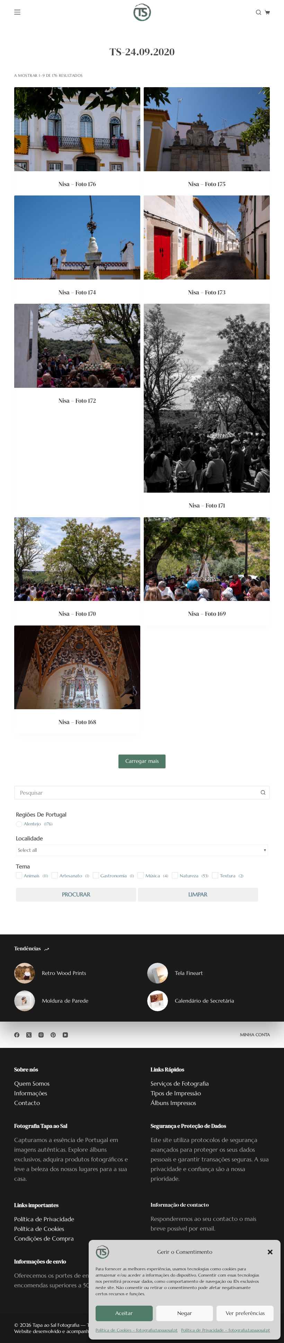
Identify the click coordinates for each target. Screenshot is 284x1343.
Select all (27, 850)
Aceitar (124, 1313)
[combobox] (136, 793)
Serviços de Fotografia (180, 1083)
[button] (270, 1252)
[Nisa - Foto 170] (77, 559)
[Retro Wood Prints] (24, 973)
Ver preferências (245, 1313)
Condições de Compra (44, 1238)
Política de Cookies (39, 1229)
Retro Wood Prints (64, 973)
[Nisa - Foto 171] (207, 398)
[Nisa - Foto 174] (77, 237)
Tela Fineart (189, 973)
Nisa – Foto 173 (206, 292)
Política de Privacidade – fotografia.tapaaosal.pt (225, 1330)
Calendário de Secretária (204, 1000)
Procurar (76, 894)
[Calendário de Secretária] (157, 1000)
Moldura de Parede (65, 1000)
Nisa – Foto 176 (77, 184)
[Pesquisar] (258, 12)
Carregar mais (142, 761)
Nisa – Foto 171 (207, 505)
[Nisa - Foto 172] (77, 346)
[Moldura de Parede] (24, 1000)
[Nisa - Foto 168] (77, 667)
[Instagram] (41, 1035)
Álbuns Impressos (173, 1103)
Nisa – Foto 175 (206, 184)
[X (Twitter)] (29, 1035)
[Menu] (17, 12)
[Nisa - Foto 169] (207, 559)
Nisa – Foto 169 (207, 614)
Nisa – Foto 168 (77, 722)
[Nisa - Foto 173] (207, 237)
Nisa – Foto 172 (77, 400)
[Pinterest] (53, 1035)
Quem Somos (32, 1083)
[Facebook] (16, 1035)
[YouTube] (65, 1035)
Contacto (27, 1103)
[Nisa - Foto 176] (77, 129)
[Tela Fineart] (157, 973)
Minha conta (255, 1034)
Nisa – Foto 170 (77, 614)
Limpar (197, 894)
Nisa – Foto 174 (77, 292)
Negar (184, 1313)
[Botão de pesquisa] (263, 792)
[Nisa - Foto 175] (207, 129)
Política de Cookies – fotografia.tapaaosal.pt (137, 1330)
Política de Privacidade (44, 1219)
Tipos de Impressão (176, 1093)
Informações (30, 1093)
